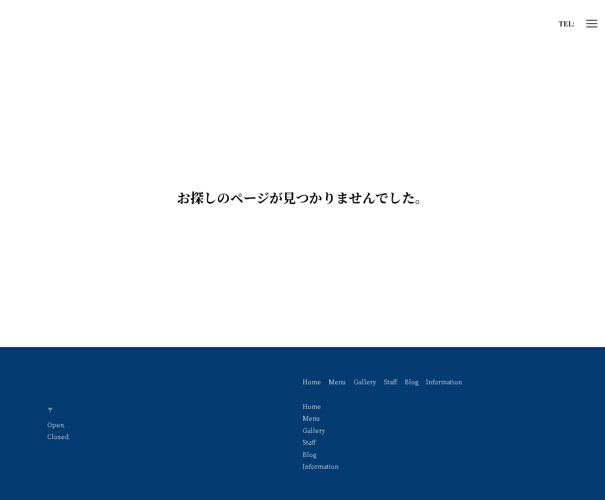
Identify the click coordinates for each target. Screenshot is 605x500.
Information (444, 381)
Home (311, 381)
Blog (411, 381)
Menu (337, 381)
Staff (390, 381)
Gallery (365, 381)
